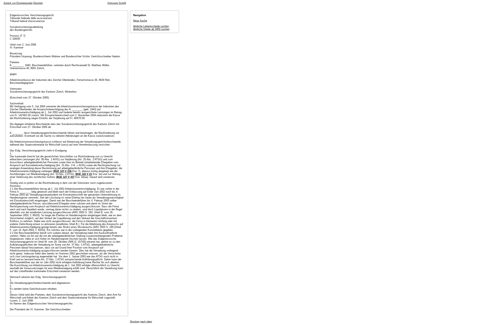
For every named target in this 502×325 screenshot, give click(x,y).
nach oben (146, 321)
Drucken (38, 3)
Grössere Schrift (116, 3)
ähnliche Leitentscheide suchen (151, 26)
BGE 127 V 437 (66, 177)
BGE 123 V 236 (63, 171)
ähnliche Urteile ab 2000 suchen (151, 29)
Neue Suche (140, 20)
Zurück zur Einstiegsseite (18, 3)
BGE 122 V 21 (83, 174)
